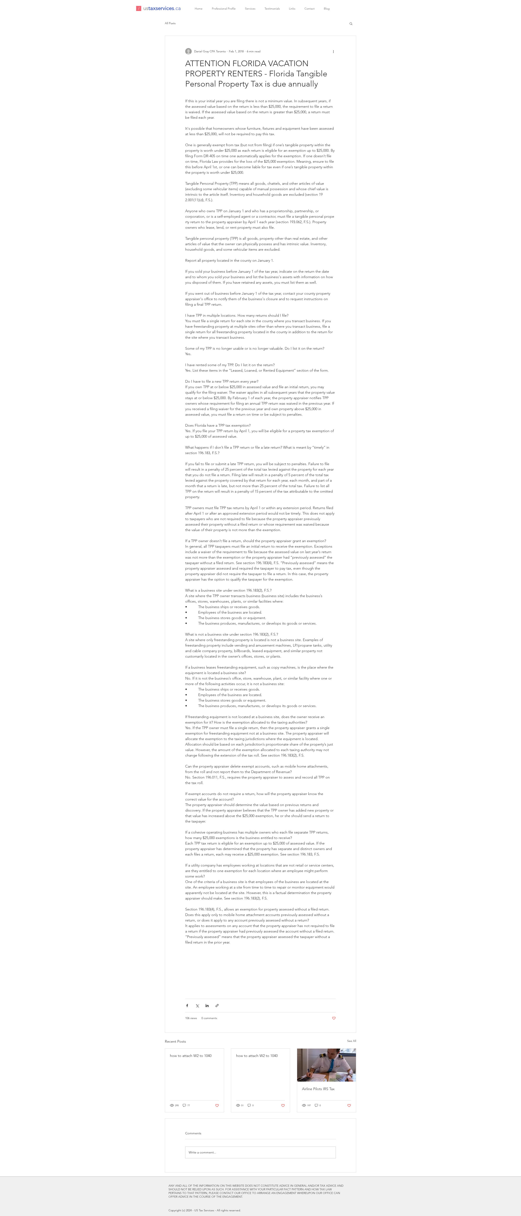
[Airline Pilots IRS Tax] (326, 1065)
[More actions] (333, 51)
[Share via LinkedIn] (207, 1005)
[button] (351, 23)
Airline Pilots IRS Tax (318, 1089)
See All (351, 1041)
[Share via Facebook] (187, 1005)
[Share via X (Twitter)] (197, 1005)
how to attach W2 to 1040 (190, 1055)
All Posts (170, 23)
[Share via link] (217, 1005)
